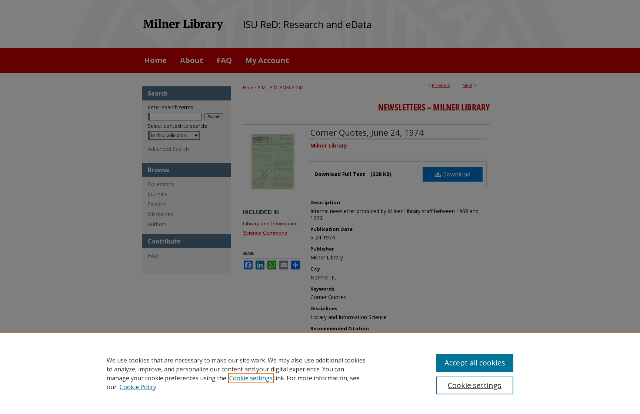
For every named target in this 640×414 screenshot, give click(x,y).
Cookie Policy (138, 387)
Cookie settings (251, 378)
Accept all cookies (474, 363)
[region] (320, 373)
